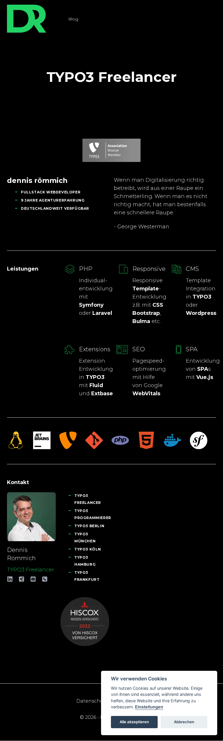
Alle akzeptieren (134, 721)
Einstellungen (149, 706)
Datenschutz (92, 701)
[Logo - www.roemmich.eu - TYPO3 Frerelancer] (26, 19)
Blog (73, 19)
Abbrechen (184, 721)
